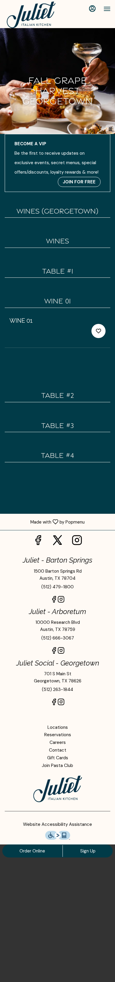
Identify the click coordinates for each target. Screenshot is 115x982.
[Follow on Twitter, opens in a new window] (57, 541)
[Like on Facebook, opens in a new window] (38, 541)
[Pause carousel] (110, 129)
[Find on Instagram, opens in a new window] (77, 541)
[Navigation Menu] (107, 9)
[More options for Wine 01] (98, 331)
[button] (57, 332)
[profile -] (92, 8)
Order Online (32, 851)
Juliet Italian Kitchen (57, 789)
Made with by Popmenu (44, 522)
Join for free (79, 182)
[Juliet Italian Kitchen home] (31, 14)
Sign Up (88, 851)
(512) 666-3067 (57, 638)
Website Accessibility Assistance (57, 824)
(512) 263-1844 (57, 689)
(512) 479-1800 (57, 587)
